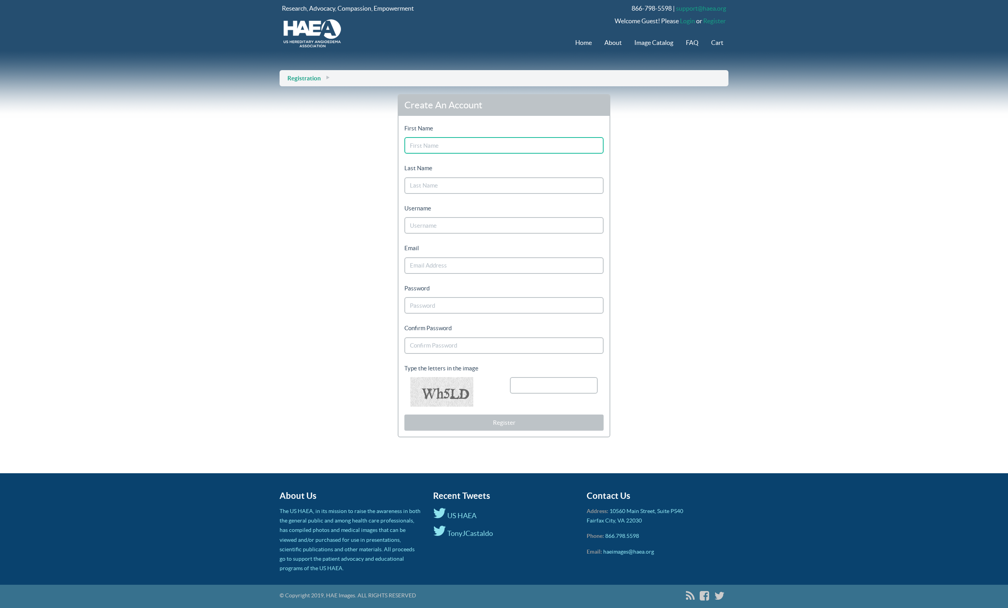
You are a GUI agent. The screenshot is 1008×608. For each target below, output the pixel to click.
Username (417, 208)
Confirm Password (428, 328)
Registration (304, 78)
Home (583, 42)
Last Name (418, 168)
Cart (717, 42)
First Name (418, 128)
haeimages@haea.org (628, 552)
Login (687, 20)
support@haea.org (701, 8)
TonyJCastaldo (469, 533)
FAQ (692, 42)
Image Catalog (653, 42)
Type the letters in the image (441, 368)
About (613, 42)
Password (417, 288)
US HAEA (461, 515)
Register (714, 20)
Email (411, 248)
